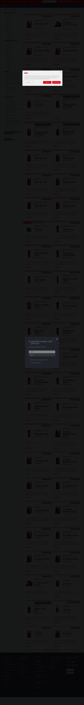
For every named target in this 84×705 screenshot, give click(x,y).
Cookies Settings (28, 82)
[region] (42, 78)
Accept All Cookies (56, 82)
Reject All (47, 82)
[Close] (60, 72)
